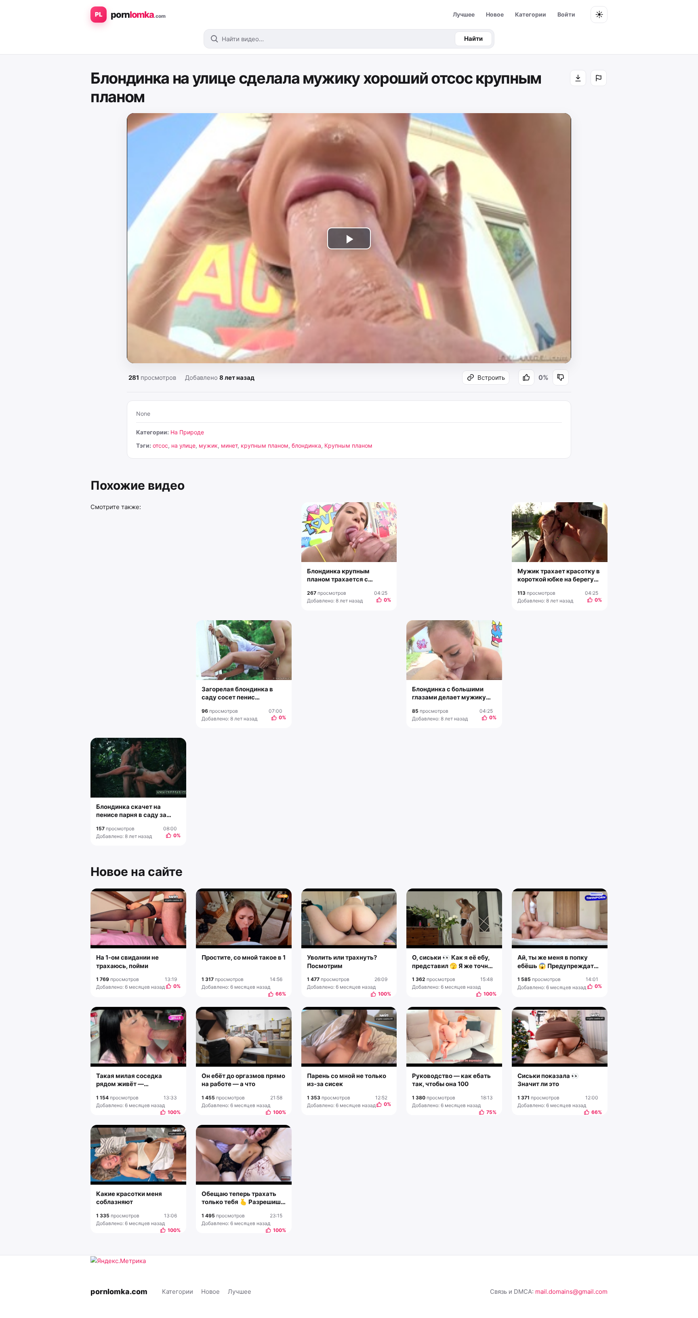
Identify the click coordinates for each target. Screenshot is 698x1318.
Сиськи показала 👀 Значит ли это (548, 1080)
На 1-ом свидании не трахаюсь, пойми (127, 961)
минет (229, 445)
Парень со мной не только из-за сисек (346, 1080)
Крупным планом (348, 445)
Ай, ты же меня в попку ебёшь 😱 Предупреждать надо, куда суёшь (557, 962)
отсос (160, 445)
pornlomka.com (118, 1291)
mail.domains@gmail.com (571, 1291)
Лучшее (464, 14)
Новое (495, 14)
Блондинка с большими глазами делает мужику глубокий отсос (449, 693)
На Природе (187, 432)
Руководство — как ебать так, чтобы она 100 (451, 1080)
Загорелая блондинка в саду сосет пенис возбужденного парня (237, 693)
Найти (473, 38)
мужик (208, 445)
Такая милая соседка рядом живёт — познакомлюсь (129, 1080)
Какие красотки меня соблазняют (129, 1198)
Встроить (491, 377)
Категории (530, 14)
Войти (566, 14)
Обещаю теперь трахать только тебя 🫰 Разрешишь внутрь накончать (243, 1198)
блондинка (306, 445)
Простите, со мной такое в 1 (244, 957)
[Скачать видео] (578, 78)
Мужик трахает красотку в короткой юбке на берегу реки (558, 575)
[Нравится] (526, 377)
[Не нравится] (561, 377)
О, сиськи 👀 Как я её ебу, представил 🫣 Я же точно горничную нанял (452, 962)
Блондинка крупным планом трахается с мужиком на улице (338, 575)
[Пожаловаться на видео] (599, 78)
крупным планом (264, 445)
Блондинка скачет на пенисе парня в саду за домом (131, 811)
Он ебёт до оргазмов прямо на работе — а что (243, 1080)
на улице (183, 445)
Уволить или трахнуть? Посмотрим (342, 961)
